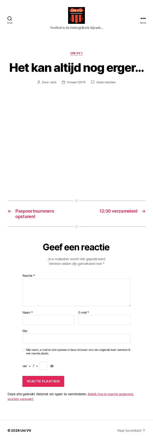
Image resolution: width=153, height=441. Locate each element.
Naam (27, 312)
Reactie (28, 276)
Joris (53, 82)
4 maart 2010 (76, 82)
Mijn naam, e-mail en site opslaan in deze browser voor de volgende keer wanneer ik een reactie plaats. (78, 351)
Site (24, 331)
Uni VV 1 (76, 53)
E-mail (83, 312)
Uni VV (25, 430)
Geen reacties (106, 82)
